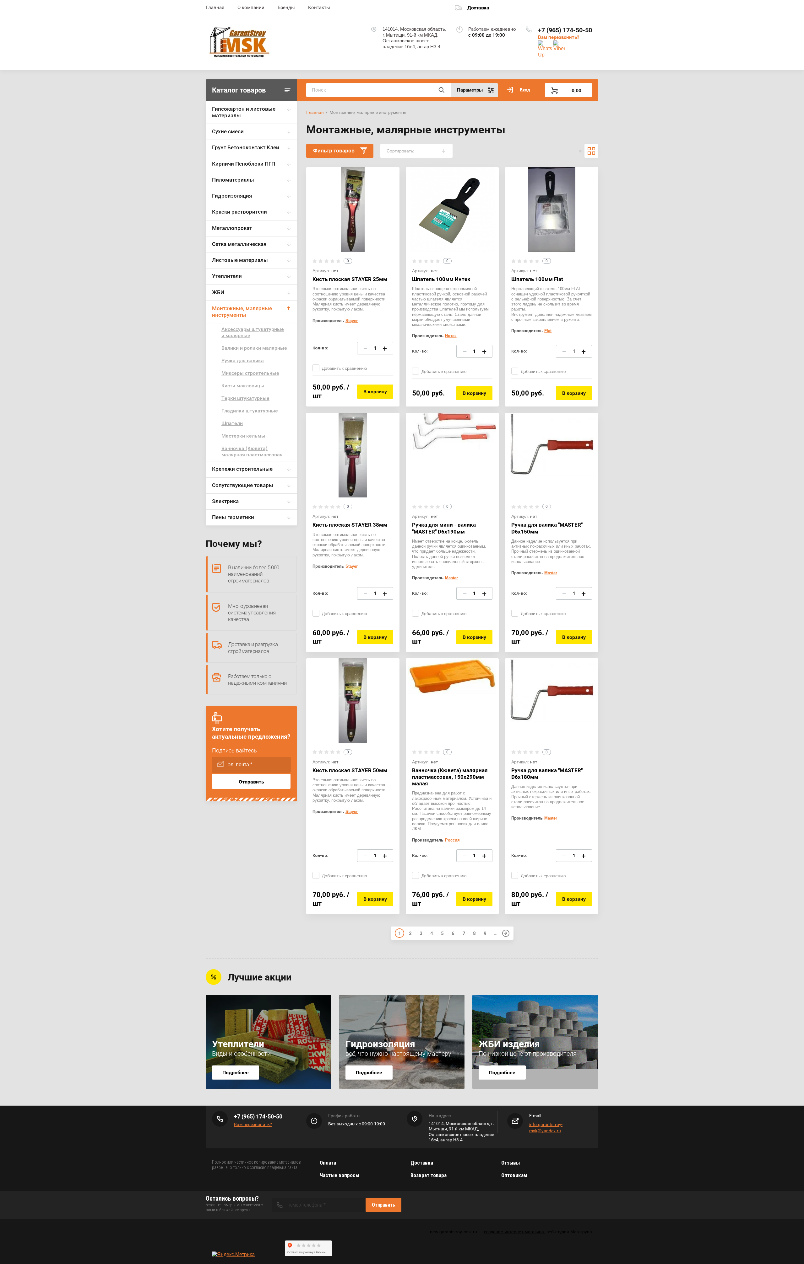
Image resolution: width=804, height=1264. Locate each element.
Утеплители (227, 276)
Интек (451, 335)
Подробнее (235, 1072)
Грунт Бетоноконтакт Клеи (245, 147)
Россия (452, 840)
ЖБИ (218, 292)
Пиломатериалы (233, 180)
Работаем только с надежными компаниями (257, 679)
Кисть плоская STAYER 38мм (349, 525)
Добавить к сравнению (344, 368)
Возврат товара (428, 1175)
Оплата (328, 1163)
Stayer (351, 320)
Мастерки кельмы (243, 436)
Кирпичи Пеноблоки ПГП (243, 164)
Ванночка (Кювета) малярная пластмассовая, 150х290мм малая (450, 777)
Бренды (286, 7)
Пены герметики (233, 517)
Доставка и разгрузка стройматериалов (253, 647)
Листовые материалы (240, 260)
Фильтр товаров (334, 150)
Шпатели (232, 423)
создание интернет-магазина (514, 1231)
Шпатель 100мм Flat (537, 279)
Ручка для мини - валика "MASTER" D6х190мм (444, 528)
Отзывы (510, 1163)
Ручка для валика (242, 361)
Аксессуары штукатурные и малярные (252, 332)
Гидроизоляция (232, 196)
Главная (215, 7)
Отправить (251, 782)
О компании (250, 7)
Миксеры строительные (250, 373)
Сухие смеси (228, 131)
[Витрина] (591, 151)
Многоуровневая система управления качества (251, 613)
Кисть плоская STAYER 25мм (349, 279)
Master (451, 578)
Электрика (225, 501)
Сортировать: (400, 150)
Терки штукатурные (245, 398)
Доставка (478, 8)
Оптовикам (514, 1175)
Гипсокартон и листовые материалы (243, 112)
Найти (441, 90)
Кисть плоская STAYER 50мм (349, 770)
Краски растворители (239, 212)
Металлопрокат (232, 228)
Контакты (319, 7)
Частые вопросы (339, 1175)
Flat (547, 330)
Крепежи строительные (242, 469)
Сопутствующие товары (242, 485)
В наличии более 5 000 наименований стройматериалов (253, 574)
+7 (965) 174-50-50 (565, 30)
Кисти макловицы (242, 386)
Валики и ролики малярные (254, 348)
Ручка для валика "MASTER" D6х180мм (547, 773)
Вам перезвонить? (558, 37)
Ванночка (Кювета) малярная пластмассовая (252, 451)
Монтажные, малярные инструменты (242, 311)
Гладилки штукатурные (249, 411)
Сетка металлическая (239, 244)
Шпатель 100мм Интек (441, 279)
